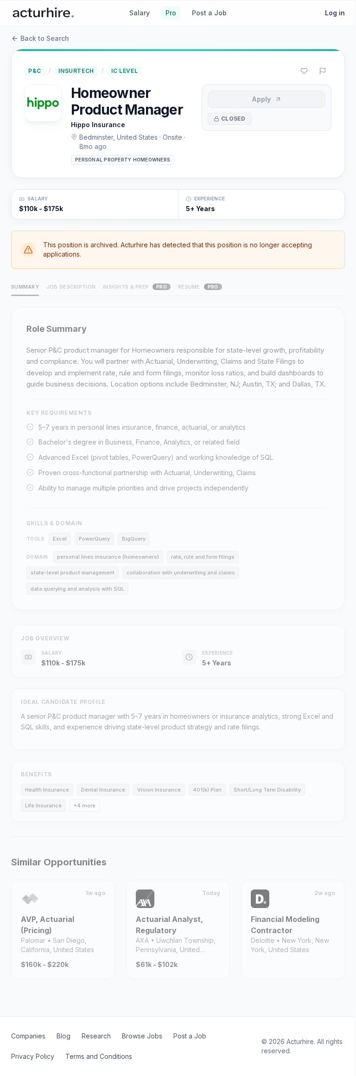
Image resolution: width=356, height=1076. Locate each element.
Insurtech (76, 70)
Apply (261, 99)
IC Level (124, 70)
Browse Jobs (142, 1036)
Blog (63, 1036)
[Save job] (304, 71)
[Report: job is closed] (322, 71)
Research (96, 1036)
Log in (335, 13)
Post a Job (209, 13)
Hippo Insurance (98, 125)
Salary (139, 13)
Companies (28, 1036)
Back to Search (44, 38)
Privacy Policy (32, 1056)
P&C (34, 70)
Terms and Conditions (98, 1056)
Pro (170, 13)
